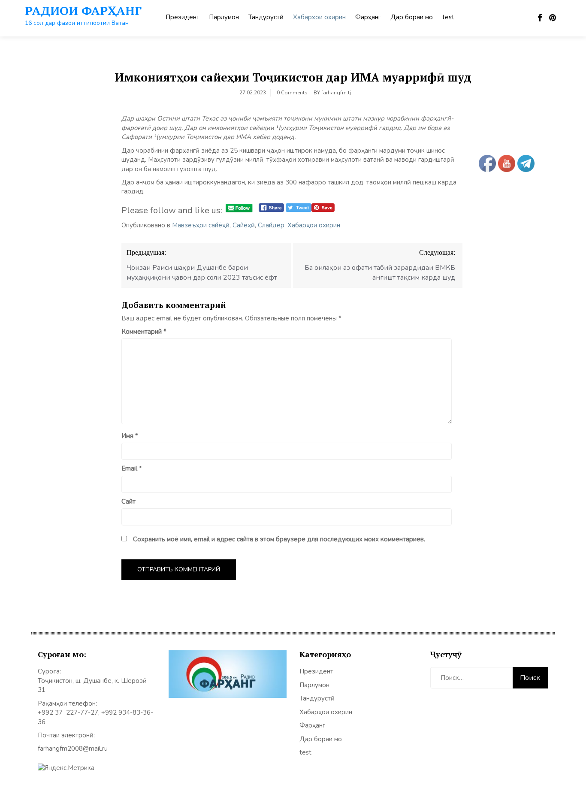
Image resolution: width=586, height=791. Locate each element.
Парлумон (224, 17)
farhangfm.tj (336, 92)
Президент (182, 17)
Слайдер (271, 225)
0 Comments (292, 92)
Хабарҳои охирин (319, 17)
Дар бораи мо (411, 17)
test (448, 17)
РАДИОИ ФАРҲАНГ (83, 10)
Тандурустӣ (266, 17)
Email (131, 468)
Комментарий (143, 331)
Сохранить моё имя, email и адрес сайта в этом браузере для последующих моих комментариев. (279, 539)
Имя (129, 436)
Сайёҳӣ (244, 225)
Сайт (128, 501)
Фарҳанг (368, 17)
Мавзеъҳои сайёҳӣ (201, 225)
